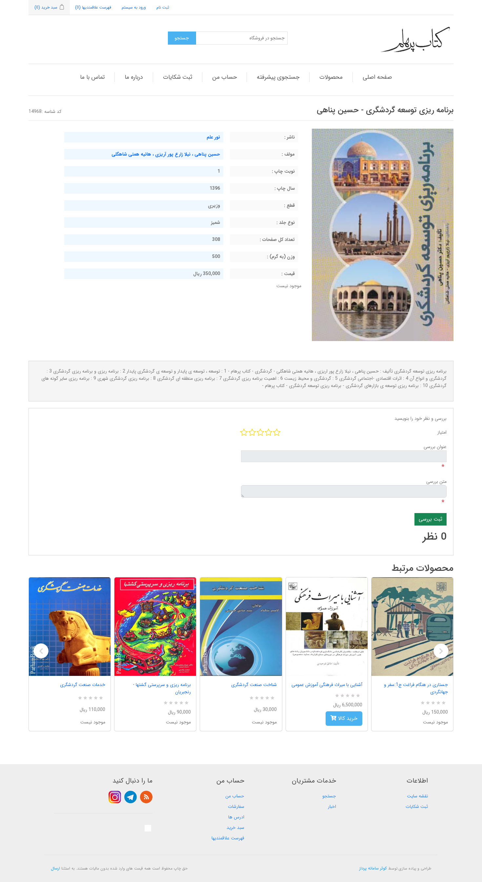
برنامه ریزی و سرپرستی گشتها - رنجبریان (162, 688)
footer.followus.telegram (130, 797)
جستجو (329, 796)
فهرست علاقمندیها (227, 838)
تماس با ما (92, 77)
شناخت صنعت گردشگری (253, 684)
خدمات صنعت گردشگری (82, 684)
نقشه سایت (417, 796)
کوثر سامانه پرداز (373, 868)
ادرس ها (236, 817)
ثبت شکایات (177, 77)
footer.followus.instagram (115, 797)
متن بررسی (436, 481)
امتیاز (442, 432)
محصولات (331, 77)
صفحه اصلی (377, 77)
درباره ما (134, 77)
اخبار (332, 806)
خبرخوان (146, 797)
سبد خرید (235, 827)
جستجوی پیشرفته (278, 77)
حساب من (224, 77)
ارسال (55, 868)
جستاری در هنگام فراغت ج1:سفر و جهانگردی (416, 688)
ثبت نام (162, 7)
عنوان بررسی (435, 446)
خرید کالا (346, 718)
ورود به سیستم (134, 7)
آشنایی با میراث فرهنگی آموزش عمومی (326, 684)
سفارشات (236, 806)
